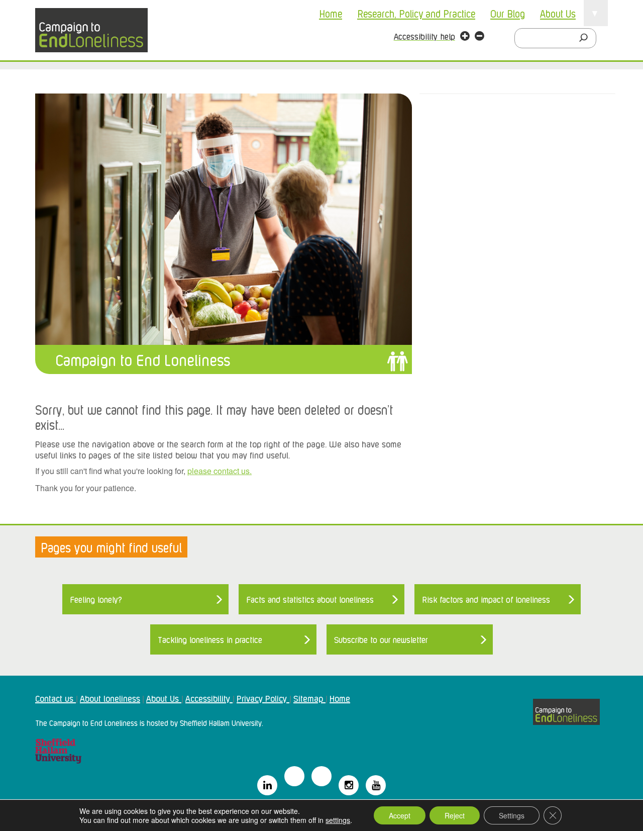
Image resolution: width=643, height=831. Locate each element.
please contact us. (219, 471)
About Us (558, 13)
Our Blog (507, 13)
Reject (455, 815)
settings (338, 819)
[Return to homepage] (91, 30)
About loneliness (110, 697)
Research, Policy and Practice (416, 13)
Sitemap (309, 697)
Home (330, 13)
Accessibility (209, 697)
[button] (465, 37)
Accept (399, 815)
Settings (511, 815)
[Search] (586, 38)
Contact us (55, 697)
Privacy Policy (263, 697)
